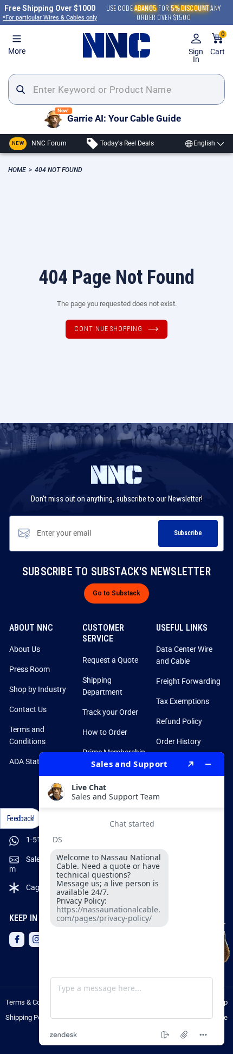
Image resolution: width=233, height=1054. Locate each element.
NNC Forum (39, 143)
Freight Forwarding (188, 681)
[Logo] (116, 45)
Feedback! (21, 818)
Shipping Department (102, 686)
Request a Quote (110, 660)
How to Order (104, 732)
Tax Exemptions (182, 701)
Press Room (29, 669)
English (204, 143)
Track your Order (110, 712)
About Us (24, 649)
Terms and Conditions (27, 735)
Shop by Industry (37, 689)
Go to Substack (116, 593)
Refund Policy (179, 721)
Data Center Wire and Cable (184, 655)
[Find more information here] (131, 899)
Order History (178, 741)
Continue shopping (108, 329)
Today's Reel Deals (126, 143)
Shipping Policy (28, 1017)
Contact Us (28, 709)
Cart (217, 44)
